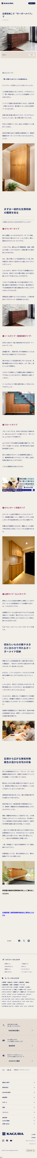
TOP (3, 1069)
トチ (24, 1001)
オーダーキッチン (7, 996)
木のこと (23, 966)
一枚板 (15, 989)
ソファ (4, 994)
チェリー (25, 996)
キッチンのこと (25, 969)
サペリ (4, 1001)
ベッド (14, 994)
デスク (9, 994)
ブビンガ (31, 1006)
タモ (23, 999)
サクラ (9, 1004)
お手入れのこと (9, 966)
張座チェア (23, 992)
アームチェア (31, 992)
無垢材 (27, 982)
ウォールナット (17, 996)
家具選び (16, 984)
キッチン (29, 994)
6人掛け (22, 987)
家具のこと (8, 963)
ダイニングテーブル (7, 987)
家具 (11, 984)
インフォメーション (26, 972)
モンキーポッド (17, 1001)
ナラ (13, 999)
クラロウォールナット (8, 1006)
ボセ (14, 1004)
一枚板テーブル (22, 989)
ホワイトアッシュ (30, 999)
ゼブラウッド (20, 1004)
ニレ (26, 1006)
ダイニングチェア (7, 992)
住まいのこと (8, 972)
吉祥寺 (16, 982)
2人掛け (28, 987)
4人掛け (16, 987)
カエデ (17, 1006)
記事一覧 (9, 1069)
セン (32, 1001)
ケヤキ (4, 1004)
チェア (29, 989)
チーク (9, 1001)
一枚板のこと (25, 963)
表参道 (4, 982)
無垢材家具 (5, 984)
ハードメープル (6, 999)
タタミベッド (21, 994)
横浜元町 (22, 982)
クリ (22, 1006)
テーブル (23, 984)
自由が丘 (10, 982)
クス (28, 1001)
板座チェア (16, 992)
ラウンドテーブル (7, 989)
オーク (18, 999)
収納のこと (8, 969)
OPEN (31, 54)
